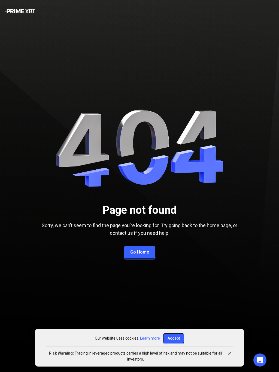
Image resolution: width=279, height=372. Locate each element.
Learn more (150, 338)
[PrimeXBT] (20, 11)
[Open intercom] (259, 360)
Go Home (139, 252)
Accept (174, 338)
